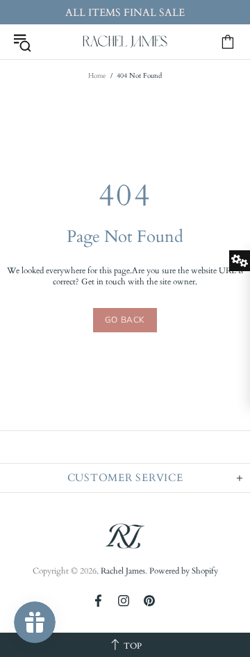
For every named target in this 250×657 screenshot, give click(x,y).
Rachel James (125, 42)
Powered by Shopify (183, 570)
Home (97, 76)
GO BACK (125, 319)
